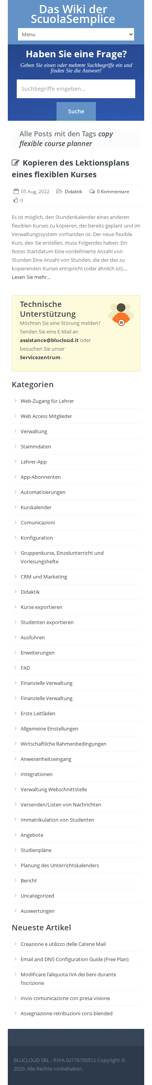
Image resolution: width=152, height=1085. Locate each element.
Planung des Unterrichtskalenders (60, 865)
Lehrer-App (34, 461)
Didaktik (73, 191)
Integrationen (37, 774)
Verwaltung (34, 431)
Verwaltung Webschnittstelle (54, 789)
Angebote (32, 834)
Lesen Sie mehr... (31, 277)
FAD (25, 667)
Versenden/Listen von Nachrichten (61, 804)
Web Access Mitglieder (46, 416)
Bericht (29, 880)
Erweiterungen (38, 652)
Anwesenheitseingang (46, 758)
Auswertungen (38, 910)
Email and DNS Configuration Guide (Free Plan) (75, 959)
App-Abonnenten (41, 476)
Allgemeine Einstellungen (49, 728)
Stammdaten (36, 446)
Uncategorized (37, 895)
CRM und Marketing (44, 576)
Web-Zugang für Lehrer (47, 400)
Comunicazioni (38, 522)
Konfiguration (37, 537)
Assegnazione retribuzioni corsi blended (67, 1013)
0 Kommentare (113, 191)
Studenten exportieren (47, 622)
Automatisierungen (43, 492)
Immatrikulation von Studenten (57, 819)
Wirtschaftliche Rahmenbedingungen (63, 743)
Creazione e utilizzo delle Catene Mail (63, 943)
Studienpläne (36, 850)
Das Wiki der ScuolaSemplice (73, 13)
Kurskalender (36, 507)
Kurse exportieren (41, 606)
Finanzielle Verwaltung (46, 682)
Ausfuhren (33, 637)
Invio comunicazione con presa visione (65, 998)
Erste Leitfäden (38, 713)
